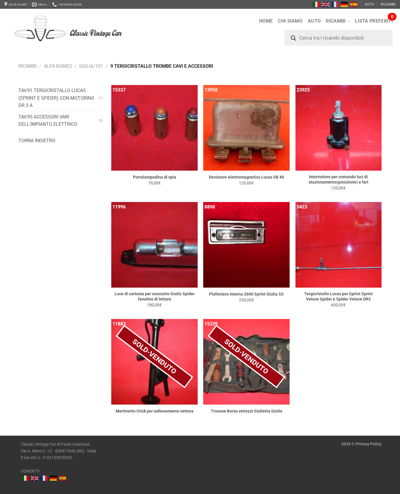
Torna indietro (36, 140)
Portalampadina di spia (154, 177)
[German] (344, 4)
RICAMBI (388, 4)
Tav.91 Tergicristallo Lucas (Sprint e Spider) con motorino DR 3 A (56, 98)
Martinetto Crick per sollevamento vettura (155, 411)
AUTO (369, 4)
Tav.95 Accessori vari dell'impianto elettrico (47, 120)
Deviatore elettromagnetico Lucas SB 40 (246, 177)
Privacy (362, 444)
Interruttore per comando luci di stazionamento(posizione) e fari (338, 179)
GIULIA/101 (91, 66)
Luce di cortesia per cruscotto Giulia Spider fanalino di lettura (154, 296)
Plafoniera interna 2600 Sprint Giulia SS (246, 294)
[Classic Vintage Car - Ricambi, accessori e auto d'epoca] (77, 32)
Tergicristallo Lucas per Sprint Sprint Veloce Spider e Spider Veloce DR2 (338, 296)
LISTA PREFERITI (374, 21)
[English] (326, 4)
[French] (335, 4)
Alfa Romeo (58, 66)
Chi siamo (290, 21)
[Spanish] (354, 4)
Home (266, 21)
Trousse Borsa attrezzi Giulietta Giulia (246, 411)
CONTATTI (30, 471)
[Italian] (316, 4)
